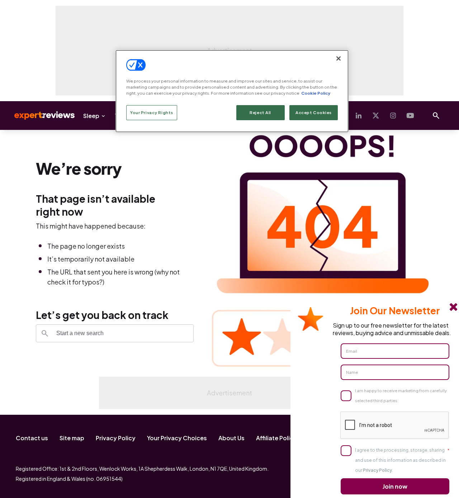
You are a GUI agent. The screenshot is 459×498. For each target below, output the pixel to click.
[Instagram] (393, 115)
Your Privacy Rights (151, 112)
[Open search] (436, 115)
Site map (72, 438)
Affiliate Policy (276, 438)
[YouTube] (410, 115)
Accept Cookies (313, 112)
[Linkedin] (358, 115)
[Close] (338, 58)
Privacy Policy (116, 438)
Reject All (260, 112)
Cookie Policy (315, 93)
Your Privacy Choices (177, 438)
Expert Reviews (38, 115)
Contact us (32, 438)
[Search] (44, 333)
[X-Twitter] (375, 115)
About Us (231, 438)
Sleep (91, 115)
